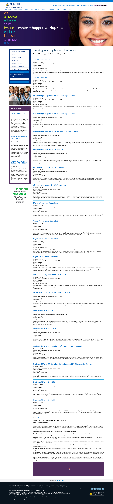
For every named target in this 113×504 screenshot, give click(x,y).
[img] (14, 5)
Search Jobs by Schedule (17, 63)
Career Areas (51, 9)
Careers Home (8, 9)
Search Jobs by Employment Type (19, 66)
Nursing (27, 10)
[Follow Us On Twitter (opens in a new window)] (95, 489)
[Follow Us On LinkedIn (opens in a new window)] (100, 489)
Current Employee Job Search (73, 5)
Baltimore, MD (15, 60)
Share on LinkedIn (61, 480)
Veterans (43, 9)
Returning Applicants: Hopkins (87, 5)
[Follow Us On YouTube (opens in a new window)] (97, 489)
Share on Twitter (59, 480)
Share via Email (62, 480)
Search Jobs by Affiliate (17, 57)
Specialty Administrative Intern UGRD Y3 (19, 137)
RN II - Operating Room (18, 113)
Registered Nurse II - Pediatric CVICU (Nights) (19, 162)
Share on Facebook (57, 480)
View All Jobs (20, 81)
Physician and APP (35, 10)
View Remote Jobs (20, 72)
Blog (70, 9)
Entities (65, 10)
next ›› (38, 56)
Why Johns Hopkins (18, 9)
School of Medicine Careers (59, 5)
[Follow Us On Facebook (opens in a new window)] (92, 489)
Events (58, 9)
